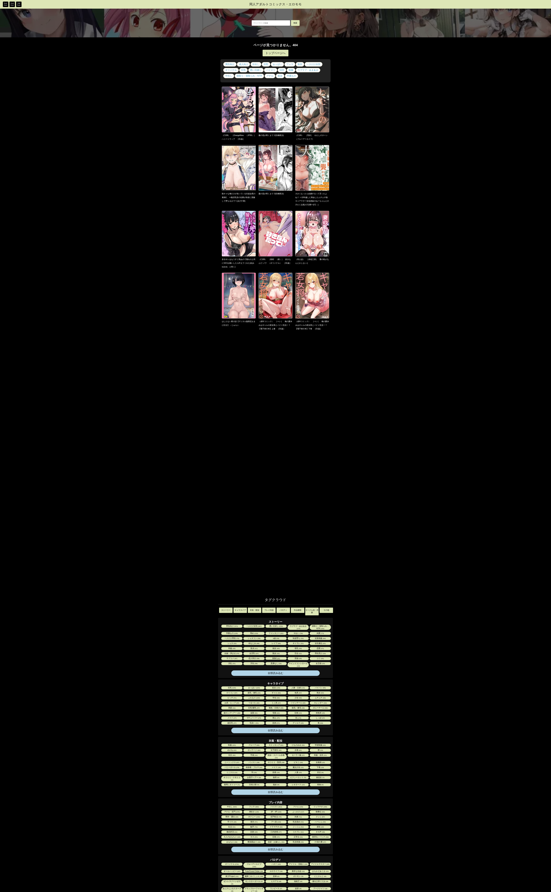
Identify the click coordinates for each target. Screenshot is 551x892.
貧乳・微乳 (254, 693)
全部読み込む (275, 673)
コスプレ (298, 832)
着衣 (253, 822)
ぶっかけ (298, 812)
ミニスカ (231, 772)
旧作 (282, 70)
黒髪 (231, 708)
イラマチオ (276, 827)
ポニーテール (320, 708)
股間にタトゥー (231, 784)
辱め (254, 633)
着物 (320, 784)
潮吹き (253, 812)
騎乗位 (320, 812)
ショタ (231, 643)
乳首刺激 (298, 842)
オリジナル (231, 70)
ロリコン (231, 693)
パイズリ (270, 70)
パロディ (283, 610)
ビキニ (298, 762)
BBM (276, 658)
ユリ (320, 658)
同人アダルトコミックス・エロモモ (275, 4)
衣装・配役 (254, 610)
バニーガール (232, 767)
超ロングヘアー (232, 713)
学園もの (291, 76)
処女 (280, 76)
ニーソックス (232, 762)
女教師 (320, 762)
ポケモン (298, 876)
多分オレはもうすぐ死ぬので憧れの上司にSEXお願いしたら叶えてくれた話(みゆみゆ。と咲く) (238, 263)
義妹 (276, 784)
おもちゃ (231, 842)
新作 (300, 64)
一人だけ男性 (232, 638)
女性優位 (320, 643)
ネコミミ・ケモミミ (232, 778)
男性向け (229, 64)
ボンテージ (254, 750)
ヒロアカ (276, 881)
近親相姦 (320, 638)
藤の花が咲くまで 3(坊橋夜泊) (271, 194)
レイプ (276, 643)
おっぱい (277, 64)
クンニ (320, 817)
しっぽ (320, 718)
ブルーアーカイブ (254, 865)
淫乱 (231, 663)
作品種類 (297, 610)
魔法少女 (298, 767)
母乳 (298, 648)
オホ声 (320, 832)
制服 (291, 70)
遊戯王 (298, 881)
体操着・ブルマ (254, 767)
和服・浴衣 (320, 755)
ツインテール (298, 703)
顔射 (253, 832)
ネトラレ (298, 643)
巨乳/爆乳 (253, 708)
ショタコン (254, 638)
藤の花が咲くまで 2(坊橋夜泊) (271, 135)
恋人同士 (254, 658)
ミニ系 (276, 703)
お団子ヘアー (254, 777)
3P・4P (276, 812)
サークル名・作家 (312, 611)
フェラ (289, 64)
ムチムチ (320, 698)
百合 (298, 653)
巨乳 (266, 64)
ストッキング (276, 745)
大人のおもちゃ (232, 837)
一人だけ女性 (313, 64)
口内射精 (276, 832)
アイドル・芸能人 (298, 864)
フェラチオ (320, 807)
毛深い (254, 723)
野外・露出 (232, 817)
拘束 (298, 817)
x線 (276, 638)
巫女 (320, 772)
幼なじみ (254, 643)
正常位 (298, 837)
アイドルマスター (320, 864)
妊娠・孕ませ (232, 653)
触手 (253, 827)
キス (253, 837)
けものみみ (298, 745)
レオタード (298, 784)
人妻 (298, 772)
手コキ (231, 822)
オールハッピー (232, 871)
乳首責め (298, 822)
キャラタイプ (240, 610)
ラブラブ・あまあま (308, 70)
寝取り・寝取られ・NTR (249, 76)
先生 (231, 755)
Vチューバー (254, 718)
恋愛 (320, 648)
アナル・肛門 (231, 812)
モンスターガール (253, 881)
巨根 (298, 713)
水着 (298, 750)
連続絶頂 (231, 832)
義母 (276, 777)
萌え (275, 718)
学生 (275, 698)
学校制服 (320, 745)
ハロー (276, 864)
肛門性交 (276, 817)
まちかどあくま (320, 871)
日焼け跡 (254, 784)
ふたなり (253, 698)
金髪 (253, 713)
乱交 (231, 827)
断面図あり (254, 842)
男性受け (320, 653)
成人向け (243, 64)
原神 (276, 876)
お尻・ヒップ (232, 703)
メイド (231, 718)
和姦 (231, 648)
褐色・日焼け (276, 708)
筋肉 (275, 723)
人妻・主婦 (297, 688)
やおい (298, 633)
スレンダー (320, 703)
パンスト (254, 762)
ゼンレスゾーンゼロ (232, 882)
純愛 (320, 633)
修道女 (320, 777)
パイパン (320, 688)
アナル (269, 76)
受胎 (298, 658)
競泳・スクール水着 (276, 756)
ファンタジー (276, 633)
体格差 (320, 713)
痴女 (275, 648)
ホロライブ (276, 871)
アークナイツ (320, 888)
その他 (326, 610)
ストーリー (226, 610)
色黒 (298, 693)
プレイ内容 (269, 610)
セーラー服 (298, 755)
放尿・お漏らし (276, 842)
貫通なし (276, 663)
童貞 (253, 648)
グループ (254, 745)
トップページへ (275, 53)
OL (298, 718)
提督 (298, 888)
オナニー (253, 817)
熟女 (275, 653)
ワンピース (276, 888)
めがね (231, 750)
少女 (298, 698)
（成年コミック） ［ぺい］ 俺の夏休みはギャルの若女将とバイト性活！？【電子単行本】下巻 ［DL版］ (312, 325)
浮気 (253, 663)
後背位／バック (320, 837)
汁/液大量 (320, 842)
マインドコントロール (298, 664)
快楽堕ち (298, 638)
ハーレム (320, 822)
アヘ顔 (276, 822)
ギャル (276, 693)
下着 (320, 767)
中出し (255, 64)
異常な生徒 (298, 871)
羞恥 (320, 827)
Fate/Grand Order (254, 871)
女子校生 (276, 750)
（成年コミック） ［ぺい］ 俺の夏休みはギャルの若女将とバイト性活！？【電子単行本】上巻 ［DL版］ (275, 325)
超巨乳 (231, 723)
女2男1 (253, 653)
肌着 (275, 772)
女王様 (320, 663)
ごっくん (298, 827)
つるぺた (254, 703)
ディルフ (298, 723)
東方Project (231, 876)
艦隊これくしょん (254, 876)
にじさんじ (320, 876)
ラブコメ (231, 658)
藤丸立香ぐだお (320, 881)
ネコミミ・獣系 (276, 762)
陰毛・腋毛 (298, 708)
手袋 (253, 755)
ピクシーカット (298, 777)
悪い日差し (256, 70)
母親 (275, 713)
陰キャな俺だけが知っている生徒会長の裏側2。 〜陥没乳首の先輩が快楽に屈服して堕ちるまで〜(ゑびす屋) (238, 197)
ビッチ (231, 698)
